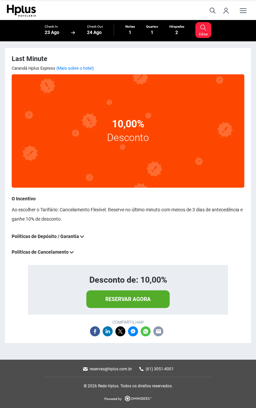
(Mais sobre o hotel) (75, 68)
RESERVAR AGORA (128, 299)
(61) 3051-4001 (160, 369)
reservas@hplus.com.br (111, 369)
